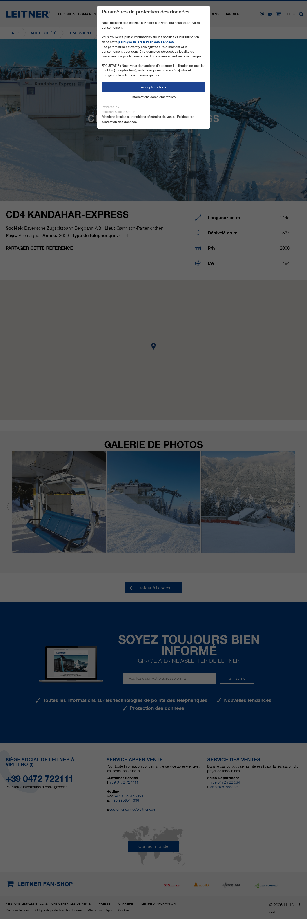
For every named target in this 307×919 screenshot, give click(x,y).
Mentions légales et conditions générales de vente (138, 116)
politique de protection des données (146, 42)
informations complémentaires (154, 97)
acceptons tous (153, 87)
